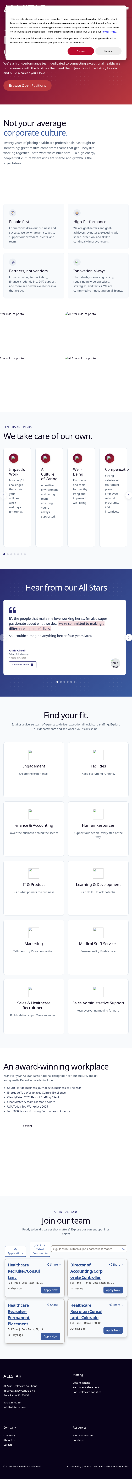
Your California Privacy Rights (114, 1466)
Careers (7, 1444)
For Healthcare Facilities (87, 1392)
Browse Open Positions (27, 85)
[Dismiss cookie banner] (120, 12)
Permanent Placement (86, 1387)
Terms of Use (90, 1466)
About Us (8, 1440)
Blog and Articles (83, 1435)
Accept (81, 50)
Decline (108, 50)
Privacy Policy (109, 31)
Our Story (9, 1435)
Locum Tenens (81, 1382)
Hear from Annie (20, 664)
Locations (78, 1440)
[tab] (4, 554)
